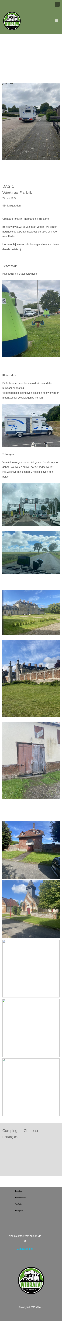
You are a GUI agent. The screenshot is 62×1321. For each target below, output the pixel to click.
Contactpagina (25, 1248)
